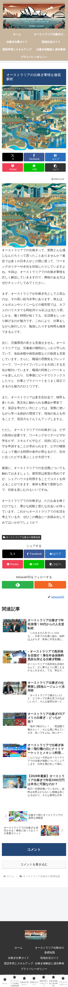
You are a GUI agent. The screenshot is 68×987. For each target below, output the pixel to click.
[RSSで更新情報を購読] (50, 585)
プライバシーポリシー (34, 968)
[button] (55, 167)
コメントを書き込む (34, 864)
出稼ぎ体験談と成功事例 (49, 963)
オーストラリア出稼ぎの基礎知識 (23, 537)
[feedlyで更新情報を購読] (18, 585)
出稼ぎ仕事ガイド (18, 957)
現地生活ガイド (49, 957)
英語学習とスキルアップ (18, 963)
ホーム (18, 947)
